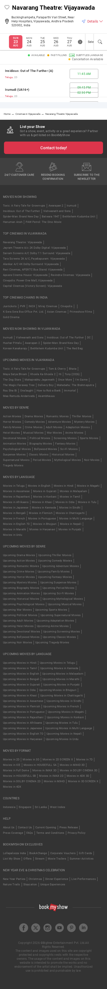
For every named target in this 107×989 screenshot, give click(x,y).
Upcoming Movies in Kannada (59, 668)
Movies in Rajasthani (16, 496)
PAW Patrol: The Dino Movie (43, 222)
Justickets (10, 306)
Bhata (72, 368)
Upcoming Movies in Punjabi (61, 684)
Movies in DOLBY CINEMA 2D (22, 781)
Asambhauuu (46, 396)
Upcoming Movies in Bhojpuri (57, 690)
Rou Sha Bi (10, 390)
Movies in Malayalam (73, 491)
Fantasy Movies (65, 443)
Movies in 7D (84, 759)
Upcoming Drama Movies (19, 555)
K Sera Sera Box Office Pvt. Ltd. (23, 311)
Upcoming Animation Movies (21, 593)
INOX (32, 306)
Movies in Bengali (14, 513)
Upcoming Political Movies (20, 615)
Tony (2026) (72, 374)
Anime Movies (74, 432)
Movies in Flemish (40, 513)
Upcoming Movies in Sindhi (64, 701)
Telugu (9, 77)
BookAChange (38, 853)
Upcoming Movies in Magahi (66, 712)
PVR (22, 306)
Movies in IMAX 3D (44, 770)
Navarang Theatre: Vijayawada (22, 242)
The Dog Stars (12, 379)
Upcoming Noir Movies (17, 642)
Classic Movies (39, 454)
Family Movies (12, 427)
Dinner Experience (56, 879)
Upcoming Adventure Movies (60, 566)
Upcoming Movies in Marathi (61, 679)
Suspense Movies (14, 454)
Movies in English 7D (16, 524)
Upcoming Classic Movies (59, 637)
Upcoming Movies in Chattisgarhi (61, 695)
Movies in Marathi (14, 529)
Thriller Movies (81, 416)
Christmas (35, 879)
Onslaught (26, 390)
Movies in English (39, 485)
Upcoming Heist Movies (18, 626)
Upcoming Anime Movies (53, 626)
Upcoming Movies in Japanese (22, 728)
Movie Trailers (57, 858)
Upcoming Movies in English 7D (23, 733)
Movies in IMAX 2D (51, 776)
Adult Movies (54, 427)
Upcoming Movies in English (21, 673)
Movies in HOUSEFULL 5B (19, 776)
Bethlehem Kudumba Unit (78, 216)
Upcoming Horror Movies (19, 577)
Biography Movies (40, 443)
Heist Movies (11, 432)
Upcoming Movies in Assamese (23, 701)
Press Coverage (13, 833)
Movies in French (14, 518)
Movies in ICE (11, 765)
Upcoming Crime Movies (18, 571)
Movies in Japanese (16, 507)
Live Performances (83, 879)
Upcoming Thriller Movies (54, 555)
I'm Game (81, 379)
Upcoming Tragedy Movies (52, 642)
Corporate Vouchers (63, 853)
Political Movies (40, 438)
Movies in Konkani (44, 496)
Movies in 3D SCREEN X (83, 781)
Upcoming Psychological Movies (24, 604)
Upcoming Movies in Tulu (62, 722)
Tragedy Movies (13, 465)
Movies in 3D (31, 759)
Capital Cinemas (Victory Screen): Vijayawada (32, 286)
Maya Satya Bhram (15, 374)
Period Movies (42, 460)
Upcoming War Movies (17, 609)
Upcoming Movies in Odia (19, 690)
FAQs (29, 833)
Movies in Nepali (70, 524)
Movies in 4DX (12, 786)
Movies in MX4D (54, 781)
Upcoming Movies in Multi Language (68, 728)
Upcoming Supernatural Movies (61, 615)
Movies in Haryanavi (42, 529)
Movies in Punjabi (69, 529)
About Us (9, 827)
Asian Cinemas (56, 311)
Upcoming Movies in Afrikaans (22, 722)
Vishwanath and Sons (57, 211)
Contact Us (25, 827)
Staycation (30, 884)
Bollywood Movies (45, 449)
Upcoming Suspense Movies (58, 582)
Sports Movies (89, 438)
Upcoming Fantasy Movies (55, 577)
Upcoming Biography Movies (21, 588)
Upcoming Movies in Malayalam (62, 673)
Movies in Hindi (64, 485)
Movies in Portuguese (42, 518)
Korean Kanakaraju (15, 348)
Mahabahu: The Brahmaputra (75, 385)
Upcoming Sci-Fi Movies (58, 593)
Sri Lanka (41, 807)
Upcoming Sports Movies (51, 609)
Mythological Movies (67, 460)
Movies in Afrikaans (16, 502)
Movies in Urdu (12, 535)
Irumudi (71, 205)
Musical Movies (33, 432)
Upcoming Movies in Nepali (64, 733)
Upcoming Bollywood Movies (21, 637)
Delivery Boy (45, 385)
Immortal (70, 390)
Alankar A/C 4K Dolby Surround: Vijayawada (31, 264)
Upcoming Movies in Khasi (20, 695)
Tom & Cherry (57, 368)
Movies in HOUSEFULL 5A (40, 765)
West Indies (57, 807)
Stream (40, 858)
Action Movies (12, 416)
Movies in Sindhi (69, 507)
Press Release (68, 827)
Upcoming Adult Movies (18, 620)
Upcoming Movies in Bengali (21, 679)
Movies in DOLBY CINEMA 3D (78, 770)
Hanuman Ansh (12, 222)
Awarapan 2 (56, 205)
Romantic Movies (57, 416)
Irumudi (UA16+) (17, 89)
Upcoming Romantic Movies (21, 566)
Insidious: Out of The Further (21, 211)
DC (89, 337)
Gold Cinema (11, 317)
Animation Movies (14, 443)
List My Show (11, 858)
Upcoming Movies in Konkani (65, 717)
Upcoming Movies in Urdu (62, 739)
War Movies (54, 432)
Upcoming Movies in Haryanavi (23, 739)
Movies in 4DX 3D (78, 776)
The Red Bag (74, 348)
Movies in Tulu (87, 502)
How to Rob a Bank (49, 390)
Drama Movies (34, 416)
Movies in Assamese (16, 491)
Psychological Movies (17, 449)
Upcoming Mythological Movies (63, 598)
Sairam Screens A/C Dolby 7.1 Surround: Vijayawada (36, 253)
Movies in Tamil (70, 496)
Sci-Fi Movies (69, 449)
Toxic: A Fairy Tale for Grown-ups (24, 205)
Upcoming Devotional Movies (21, 631)
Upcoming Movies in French (61, 706)
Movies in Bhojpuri (45, 524)
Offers (27, 858)
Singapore (25, 807)
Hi (60, 374)
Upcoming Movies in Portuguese (24, 712)
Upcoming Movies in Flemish (21, 706)
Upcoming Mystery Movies (20, 582)
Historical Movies (63, 454)
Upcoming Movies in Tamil (20, 668)
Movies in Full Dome (16, 770)
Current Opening (45, 827)
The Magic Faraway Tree (19, 385)
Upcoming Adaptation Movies (55, 620)
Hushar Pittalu (12, 343)
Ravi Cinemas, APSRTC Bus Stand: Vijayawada (32, 269)
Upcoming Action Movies (19, 560)
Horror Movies (12, 421)
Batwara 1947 (50, 216)
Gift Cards (85, 853)
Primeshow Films (81, 311)
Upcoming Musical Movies (65, 604)
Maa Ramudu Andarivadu (19, 396)
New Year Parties (14, 879)
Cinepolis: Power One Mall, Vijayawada (28, 280)
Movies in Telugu (14, 485)
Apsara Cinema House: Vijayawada (25, 275)
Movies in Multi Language (75, 518)
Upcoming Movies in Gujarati (21, 684)
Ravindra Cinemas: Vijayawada (70, 275)
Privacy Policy (77, 833)
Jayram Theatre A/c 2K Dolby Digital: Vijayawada (34, 247)
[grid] (53, 83)
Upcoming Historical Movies (21, 598)
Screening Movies (65, 438)
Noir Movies (92, 460)
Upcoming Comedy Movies (55, 560)
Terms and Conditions (50, 833)
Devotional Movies (14, 438)
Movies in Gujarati (45, 491)
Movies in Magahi (88, 485)
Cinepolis (66, 306)
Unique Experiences (52, 884)
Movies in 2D (11, 759)
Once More (65, 379)
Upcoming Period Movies (58, 588)
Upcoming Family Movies (54, 571)
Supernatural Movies (16, 460)
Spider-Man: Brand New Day (21, 216)
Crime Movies (34, 427)
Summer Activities (82, 858)
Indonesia (9, 807)
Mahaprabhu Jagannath (40, 379)
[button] (7, 7)
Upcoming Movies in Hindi (20, 662)
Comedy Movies (35, 421)
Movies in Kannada (44, 507)
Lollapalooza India (14, 853)
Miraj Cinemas (47, 306)
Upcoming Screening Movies (61, 631)
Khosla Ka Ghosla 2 (42, 374)
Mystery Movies (84, 421)
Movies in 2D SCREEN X (58, 759)
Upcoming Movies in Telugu (57, 662)
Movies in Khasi (42, 502)
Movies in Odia (65, 502)
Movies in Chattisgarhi (70, 513)
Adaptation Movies (78, 427)
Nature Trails (11, 884)
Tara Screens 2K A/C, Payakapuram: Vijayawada (34, 258)
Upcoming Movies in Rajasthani (23, 717)
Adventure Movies (59, 421)
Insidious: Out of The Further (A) (29, 71)
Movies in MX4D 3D (72, 765)
